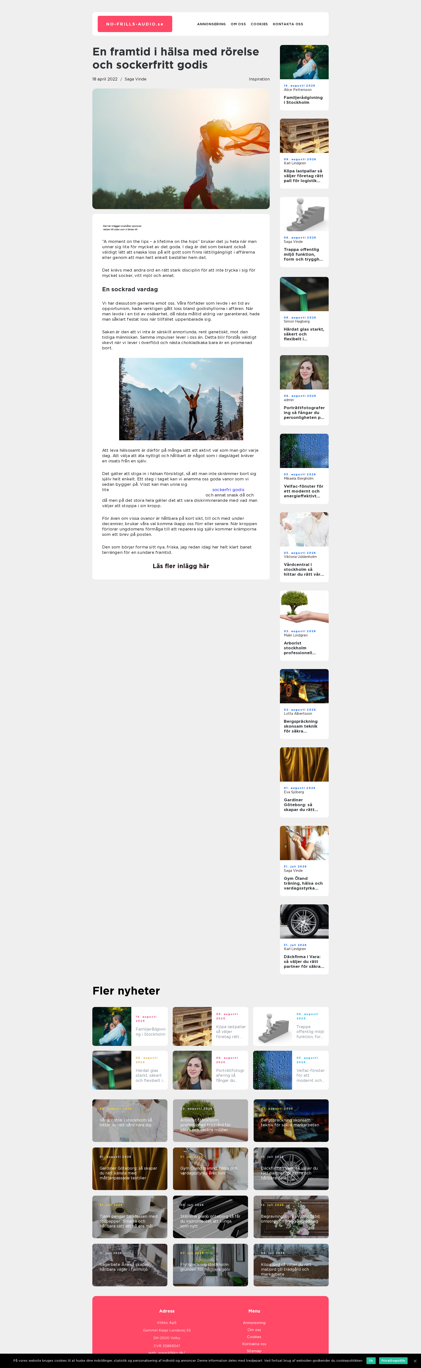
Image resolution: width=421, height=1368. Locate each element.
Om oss (238, 24)
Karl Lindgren (295, 163)
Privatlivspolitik (393, 1360)
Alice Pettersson (298, 89)
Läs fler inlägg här (181, 566)
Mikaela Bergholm (299, 478)
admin (289, 400)
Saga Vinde (135, 79)
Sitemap (254, 1351)
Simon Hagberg (297, 321)
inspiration (259, 79)
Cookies (259, 24)
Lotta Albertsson (298, 713)
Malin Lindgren (296, 635)
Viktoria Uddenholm (300, 556)
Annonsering (211, 24)
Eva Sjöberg (294, 792)
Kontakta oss (288, 24)
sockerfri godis (228, 489)
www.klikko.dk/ (171, 1353)
